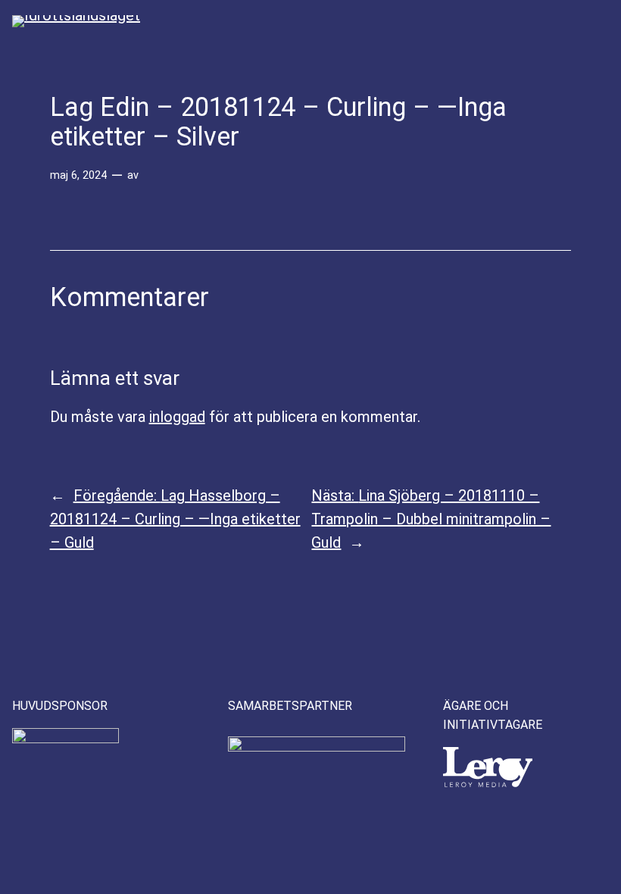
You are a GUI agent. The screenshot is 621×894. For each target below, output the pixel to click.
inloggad (177, 417)
